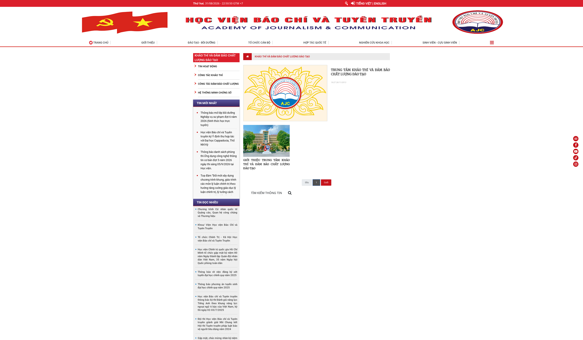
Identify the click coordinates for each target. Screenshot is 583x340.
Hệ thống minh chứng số (215, 92)
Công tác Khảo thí (210, 75)
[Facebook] (575, 145)
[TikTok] (575, 157)
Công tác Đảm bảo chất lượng (218, 83)
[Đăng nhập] (353, 3)
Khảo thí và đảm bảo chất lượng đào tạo (215, 58)
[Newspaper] (575, 138)
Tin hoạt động (207, 66)
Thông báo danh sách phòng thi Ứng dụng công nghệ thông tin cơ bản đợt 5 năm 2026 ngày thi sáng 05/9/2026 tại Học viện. (219, 160)
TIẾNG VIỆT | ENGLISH (371, 3)
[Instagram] (575, 164)
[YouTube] (575, 151)
